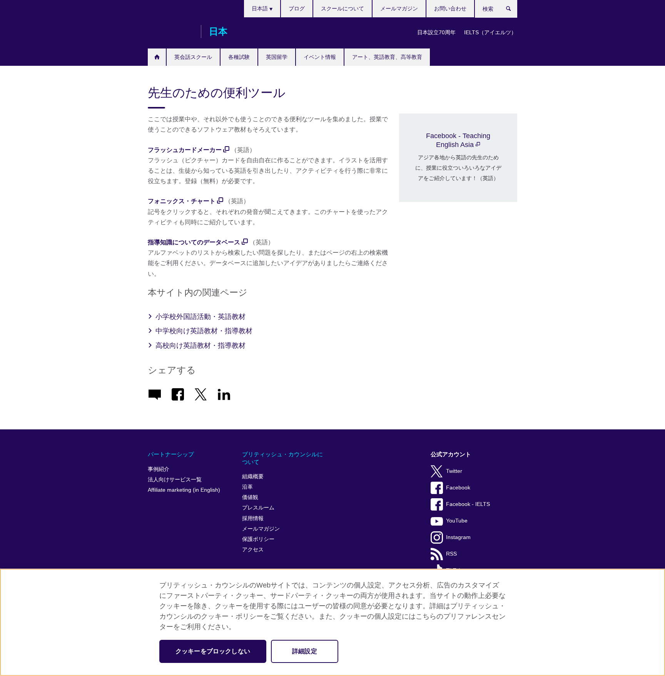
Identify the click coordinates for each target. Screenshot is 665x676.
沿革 (247, 487)
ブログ (297, 8)
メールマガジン (399, 8)
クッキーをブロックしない (212, 651)
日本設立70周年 (436, 32)
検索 (512, 10)
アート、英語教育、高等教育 (387, 57)
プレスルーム (258, 508)
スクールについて (342, 8)
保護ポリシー (258, 539)
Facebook (458, 488)
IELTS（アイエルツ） (490, 32)
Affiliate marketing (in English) (184, 490)
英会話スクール (193, 57)
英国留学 (276, 57)
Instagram (458, 537)
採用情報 (253, 518)
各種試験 (239, 57)
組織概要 (253, 476)
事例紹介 (158, 469)
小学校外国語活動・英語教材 (200, 316)
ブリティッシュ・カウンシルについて (282, 458)
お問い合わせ (450, 8)
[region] (332, 622)
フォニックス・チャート (182, 201)
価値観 (250, 497)
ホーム (157, 57)
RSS (451, 554)
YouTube (457, 521)
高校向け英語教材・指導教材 (200, 345)
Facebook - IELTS (468, 504)
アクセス (253, 549)
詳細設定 (304, 651)
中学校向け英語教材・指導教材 (203, 331)
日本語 (260, 8)
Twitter (454, 471)
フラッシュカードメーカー (185, 150)
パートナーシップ (171, 454)
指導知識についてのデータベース (194, 242)
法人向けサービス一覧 (175, 479)
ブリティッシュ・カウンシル (170, 31)
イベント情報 (320, 57)
